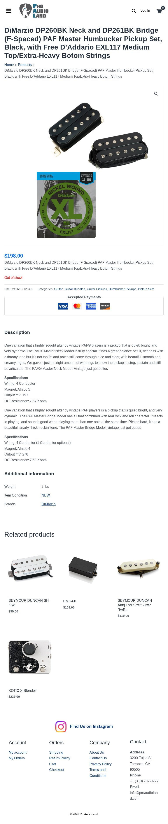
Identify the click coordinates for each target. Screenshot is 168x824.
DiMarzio (49, 504)
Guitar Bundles (75, 289)
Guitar (58, 289)
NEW (46, 495)
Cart (52, 764)
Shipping (56, 752)
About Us (96, 752)
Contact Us (98, 758)
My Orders (17, 758)
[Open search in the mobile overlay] (134, 11)
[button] (156, 94)
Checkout (56, 770)
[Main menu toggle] (9, 10)
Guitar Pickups (97, 289)
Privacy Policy (100, 764)
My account (17, 752)
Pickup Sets (146, 289)
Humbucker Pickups (122, 289)
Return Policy (59, 758)
